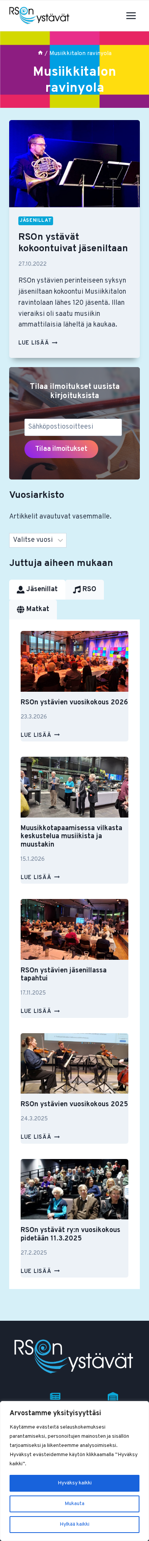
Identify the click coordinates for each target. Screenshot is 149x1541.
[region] (74, 1471)
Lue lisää (37, 343)
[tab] (37, 590)
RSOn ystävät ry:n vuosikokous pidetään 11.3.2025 (70, 1234)
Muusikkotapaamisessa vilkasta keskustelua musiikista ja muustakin (71, 836)
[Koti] (40, 53)
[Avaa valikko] (131, 15)
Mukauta (74, 1503)
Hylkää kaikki (74, 1524)
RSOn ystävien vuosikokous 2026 (74, 702)
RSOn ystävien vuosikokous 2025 (74, 1104)
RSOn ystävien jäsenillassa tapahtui (64, 974)
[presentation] (74, 163)
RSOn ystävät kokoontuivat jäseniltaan (73, 243)
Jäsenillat (36, 221)
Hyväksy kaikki (75, 1483)
